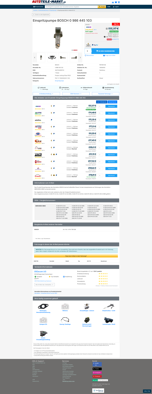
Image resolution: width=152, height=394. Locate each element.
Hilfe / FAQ (147, 391)
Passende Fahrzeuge (105, 94)
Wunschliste (89, 55)
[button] (35, 57)
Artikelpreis (101, 102)
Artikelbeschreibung (46, 94)
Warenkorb (105, 51)
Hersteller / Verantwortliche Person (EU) (45, 293)
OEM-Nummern (76, 94)
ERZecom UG (40, 271)
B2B (109, 6)
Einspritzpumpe (53, 10)
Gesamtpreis (112, 102)
